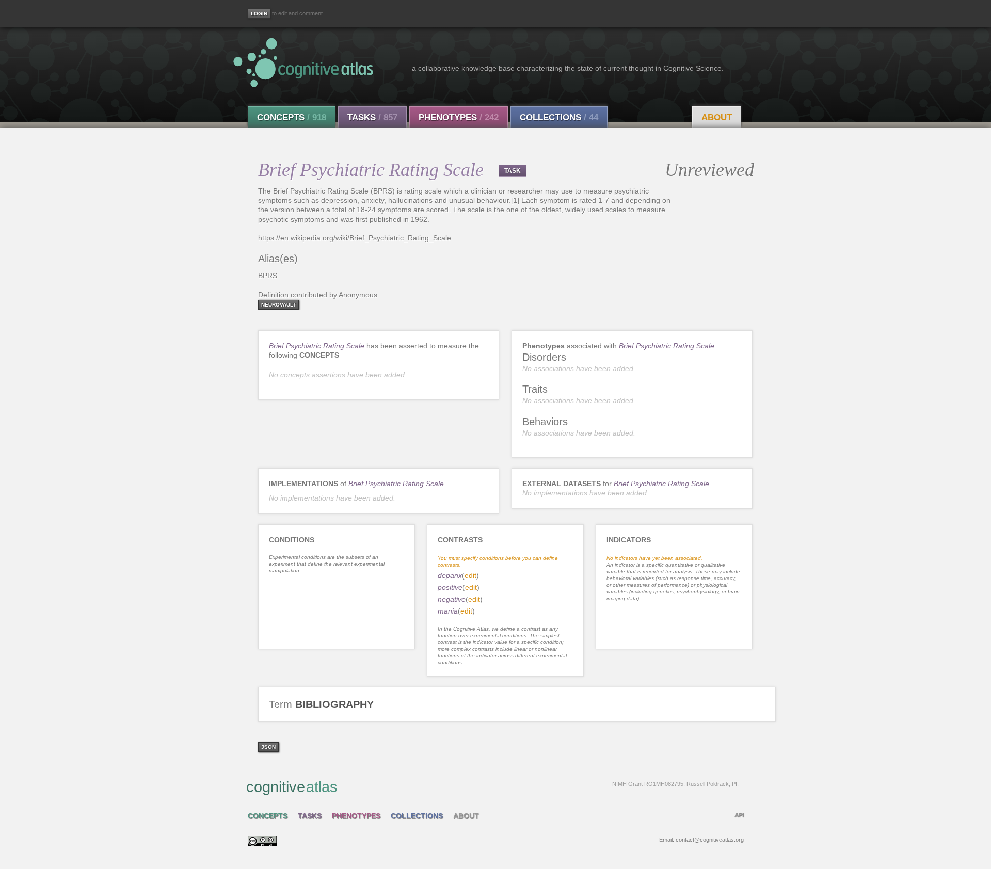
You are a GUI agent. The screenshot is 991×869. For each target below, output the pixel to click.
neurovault (278, 305)
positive (450, 587)
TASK (512, 170)
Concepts (291, 117)
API (739, 815)
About (716, 117)
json (268, 747)
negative (452, 599)
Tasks (372, 117)
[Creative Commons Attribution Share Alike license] (262, 844)
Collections (559, 117)
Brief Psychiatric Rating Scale (316, 346)
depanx (450, 575)
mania (448, 611)
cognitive (492, 787)
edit (470, 575)
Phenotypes (459, 117)
